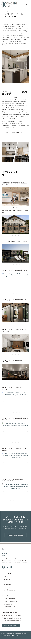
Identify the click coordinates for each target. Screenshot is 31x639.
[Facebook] (3, 567)
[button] (26, 4)
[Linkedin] (11, 567)
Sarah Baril (14, 635)
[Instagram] (7, 567)
